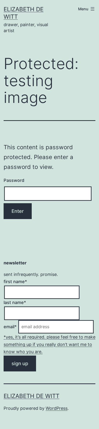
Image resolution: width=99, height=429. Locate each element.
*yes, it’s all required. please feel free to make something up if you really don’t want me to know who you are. (49, 344)
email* (10, 326)
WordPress (57, 408)
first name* (15, 281)
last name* (15, 302)
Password (14, 180)
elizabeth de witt (31, 396)
